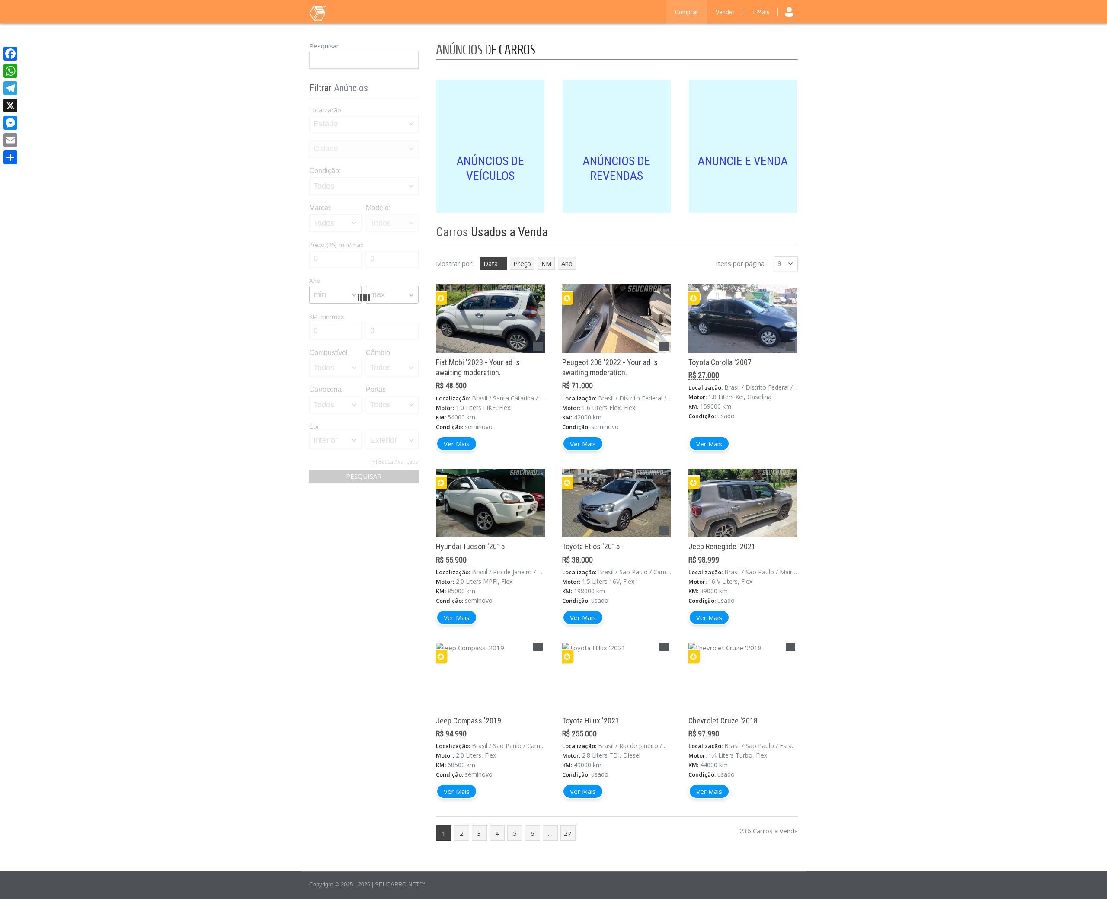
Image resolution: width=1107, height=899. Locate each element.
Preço (522, 263)
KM (546, 263)
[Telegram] (10, 88)
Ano (567, 263)
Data (490, 263)
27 (568, 833)
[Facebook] (10, 53)
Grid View (781, 232)
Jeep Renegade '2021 (721, 546)
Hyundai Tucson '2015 (470, 546)
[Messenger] (10, 122)
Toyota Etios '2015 (591, 546)
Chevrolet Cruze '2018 (723, 720)
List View (793, 232)
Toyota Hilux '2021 (590, 720)
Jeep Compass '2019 (468, 720)
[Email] (10, 140)
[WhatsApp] (10, 71)
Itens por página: (741, 263)
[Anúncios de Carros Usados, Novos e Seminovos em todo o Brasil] (335, 12)
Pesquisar (324, 46)
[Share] (10, 157)
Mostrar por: (455, 263)
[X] (10, 105)
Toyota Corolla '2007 (720, 362)
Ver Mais (457, 443)
